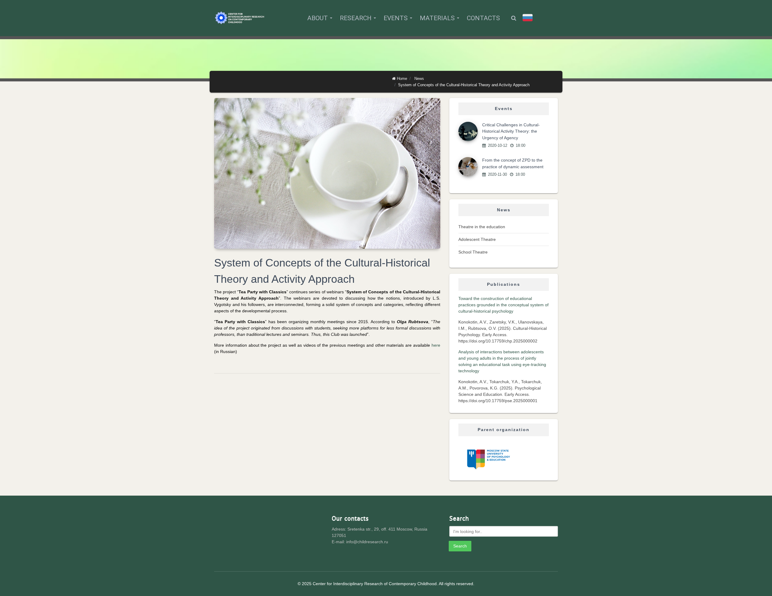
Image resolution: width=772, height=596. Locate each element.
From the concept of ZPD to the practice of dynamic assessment (512, 163)
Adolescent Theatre (477, 239)
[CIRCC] (239, 18)
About (318, 18)
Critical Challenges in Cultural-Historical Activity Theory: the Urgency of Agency (511, 131)
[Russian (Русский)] (527, 18)
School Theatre (473, 252)
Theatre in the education (481, 226)
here (436, 345)
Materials (438, 18)
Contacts (483, 18)
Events (396, 18)
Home (402, 78)
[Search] (513, 18)
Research (356, 18)
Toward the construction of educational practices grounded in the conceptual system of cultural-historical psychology (503, 305)
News (419, 78)
